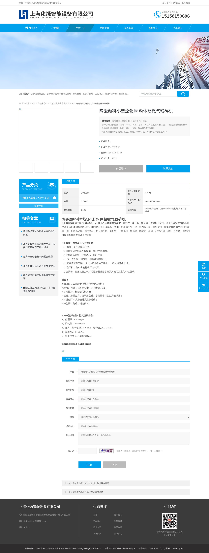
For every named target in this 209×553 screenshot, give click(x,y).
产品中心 (80, 28)
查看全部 (38, 206)
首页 (33, 103)
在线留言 (176, 3)
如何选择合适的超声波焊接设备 (39, 266)
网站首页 (33, 28)
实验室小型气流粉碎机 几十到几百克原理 (91, 483)
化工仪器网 (165, 548)
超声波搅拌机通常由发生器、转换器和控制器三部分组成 (39, 246)
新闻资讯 (118, 521)
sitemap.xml (178, 548)
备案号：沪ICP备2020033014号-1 (120, 548)
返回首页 (166, 3)
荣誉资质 (118, 527)
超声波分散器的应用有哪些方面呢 (39, 277)
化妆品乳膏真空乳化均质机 (62, 103)
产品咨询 (121, 168)
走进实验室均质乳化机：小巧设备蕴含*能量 (39, 289)
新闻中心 (104, 28)
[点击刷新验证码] (106, 451)
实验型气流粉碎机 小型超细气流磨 (88, 492)
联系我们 (186, 3)
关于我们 (55, 28)
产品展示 (97, 521)
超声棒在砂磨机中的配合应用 (38, 256)
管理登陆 (142, 548)
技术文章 (128, 28)
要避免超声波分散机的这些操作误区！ (39, 233)
